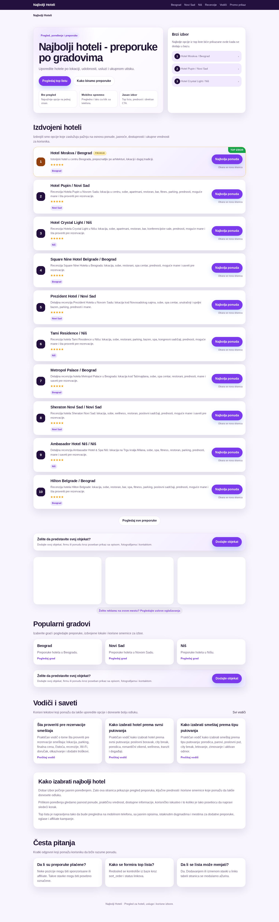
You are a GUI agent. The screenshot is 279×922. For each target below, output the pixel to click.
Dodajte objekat (227, 541)
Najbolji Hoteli (44, 5)
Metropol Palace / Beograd (73, 370)
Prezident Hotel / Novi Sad (73, 296)
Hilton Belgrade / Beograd (72, 481)
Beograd (176, 4)
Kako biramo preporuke (94, 80)
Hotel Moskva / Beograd (71, 153)
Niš (200, 4)
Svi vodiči (239, 712)
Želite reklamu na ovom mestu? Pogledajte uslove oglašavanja (139, 610)
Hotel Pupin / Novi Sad (69, 185)
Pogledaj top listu (54, 80)
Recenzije (211, 4)
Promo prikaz (238, 4)
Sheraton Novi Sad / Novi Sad (76, 407)
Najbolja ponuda (227, 159)
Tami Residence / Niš (68, 333)
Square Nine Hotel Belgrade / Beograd (83, 259)
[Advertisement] (67, 580)
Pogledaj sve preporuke (139, 520)
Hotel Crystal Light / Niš (71, 222)
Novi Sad (189, 4)
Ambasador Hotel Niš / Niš (73, 444)
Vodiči (223, 4)
